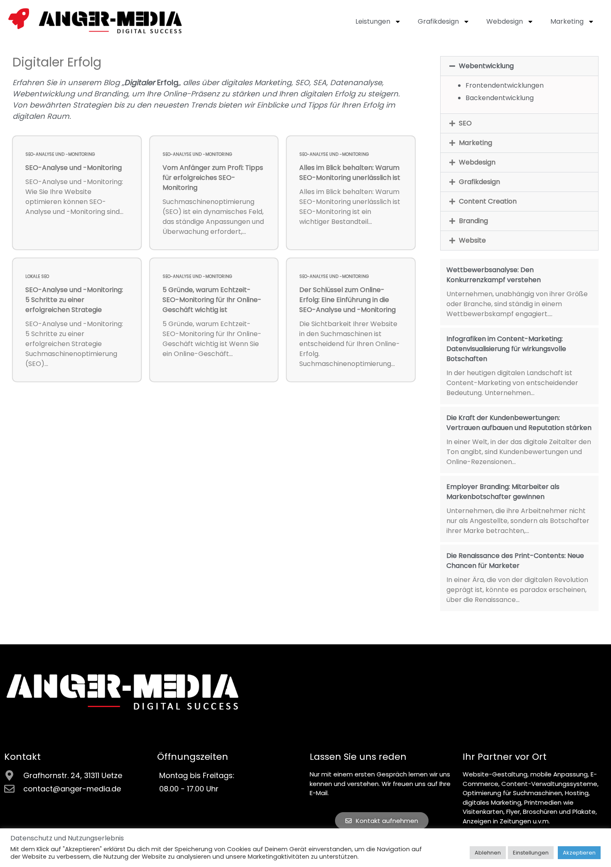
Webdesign (504, 21)
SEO (465, 123)
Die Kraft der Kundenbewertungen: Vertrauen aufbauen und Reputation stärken (518, 422)
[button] (519, 66)
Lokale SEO (37, 276)
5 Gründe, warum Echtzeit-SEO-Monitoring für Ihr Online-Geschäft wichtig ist (212, 299)
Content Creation (488, 201)
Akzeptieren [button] (579, 853)
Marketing (567, 21)
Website (472, 240)
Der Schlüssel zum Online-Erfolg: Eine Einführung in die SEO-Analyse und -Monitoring (347, 299)
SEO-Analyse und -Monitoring (60, 154)
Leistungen (372, 21)
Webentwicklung (486, 66)
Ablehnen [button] (488, 853)
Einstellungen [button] (531, 853)
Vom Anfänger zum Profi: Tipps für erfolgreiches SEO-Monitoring (213, 177)
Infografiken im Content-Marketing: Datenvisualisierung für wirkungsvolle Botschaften (506, 349)
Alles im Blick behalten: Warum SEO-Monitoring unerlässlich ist (349, 172)
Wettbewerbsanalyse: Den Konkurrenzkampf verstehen (493, 275)
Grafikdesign (438, 21)
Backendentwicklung (500, 98)
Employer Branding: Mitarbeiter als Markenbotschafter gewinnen (502, 491)
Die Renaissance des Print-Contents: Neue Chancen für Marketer (515, 560)
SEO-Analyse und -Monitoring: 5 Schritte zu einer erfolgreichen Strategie (74, 299)
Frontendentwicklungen (505, 85)
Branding (473, 221)
